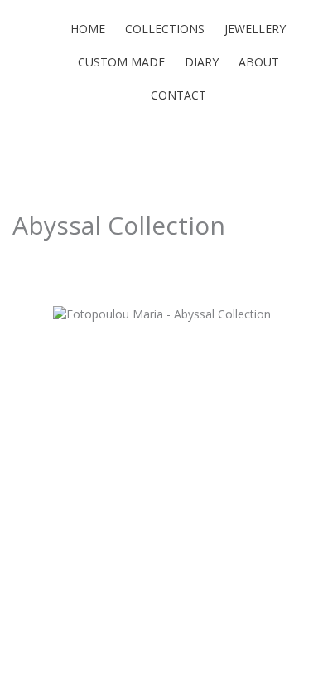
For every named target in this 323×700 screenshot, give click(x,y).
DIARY (202, 62)
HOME (87, 28)
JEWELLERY (255, 28)
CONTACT (178, 95)
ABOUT (259, 62)
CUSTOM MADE (121, 62)
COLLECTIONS (165, 28)
